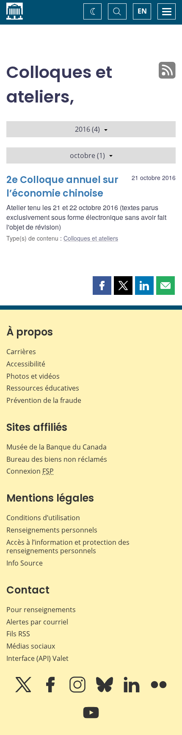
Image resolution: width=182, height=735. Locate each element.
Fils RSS (18, 633)
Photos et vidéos (33, 376)
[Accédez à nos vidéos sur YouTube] (91, 718)
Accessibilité (25, 364)
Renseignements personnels (51, 530)
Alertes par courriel (37, 622)
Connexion (30, 471)
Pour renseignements (41, 609)
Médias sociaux (30, 646)
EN (142, 11)
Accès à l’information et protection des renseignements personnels (68, 547)
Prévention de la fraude (43, 400)
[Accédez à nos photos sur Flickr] (158, 690)
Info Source (24, 563)
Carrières (21, 351)
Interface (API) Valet (37, 658)
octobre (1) (87, 155)
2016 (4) (87, 129)
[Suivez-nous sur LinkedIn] (132, 690)
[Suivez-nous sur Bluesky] (105, 690)
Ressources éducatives (42, 388)
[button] (102, 285)
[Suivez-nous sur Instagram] (78, 690)
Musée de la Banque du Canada (56, 447)
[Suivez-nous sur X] (24, 690)
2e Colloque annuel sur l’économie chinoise (62, 186)
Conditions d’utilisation (43, 517)
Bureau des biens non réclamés (56, 459)
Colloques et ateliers (90, 238)
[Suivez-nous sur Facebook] (51, 690)
